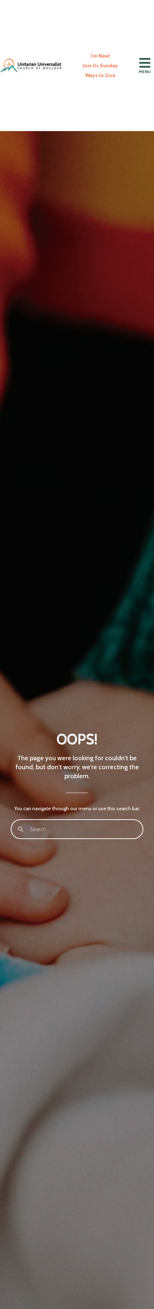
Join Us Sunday (100, 65)
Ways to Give (100, 75)
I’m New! (100, 56)
